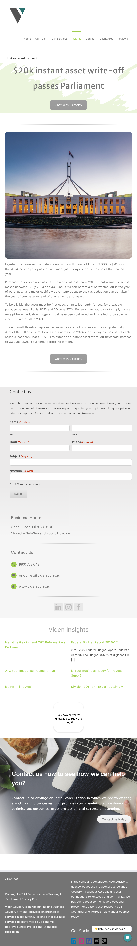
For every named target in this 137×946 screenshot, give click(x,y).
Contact (12, 879)
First (12, 434)
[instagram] (68, 607)
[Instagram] (81, 941)
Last (74, 434)
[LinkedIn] (73, 941)
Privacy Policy (31, 899)
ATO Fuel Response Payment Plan (30, 670)
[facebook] (78, 607)
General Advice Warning (43, 894)
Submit (18, 493)
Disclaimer (13, 899)
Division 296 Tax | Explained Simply (97, 686)
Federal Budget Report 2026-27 (94, 642)
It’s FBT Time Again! (19, 686)
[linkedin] (58, 607)
